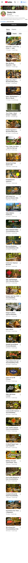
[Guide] (2, 2)
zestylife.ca (4, 21)
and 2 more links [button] (10, 21)
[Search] (15, 2)
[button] (20, 29)
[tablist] (14, 29)
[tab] (8, 29)
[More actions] (20, 46)
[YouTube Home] (8, 2)
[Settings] (18, 2)
